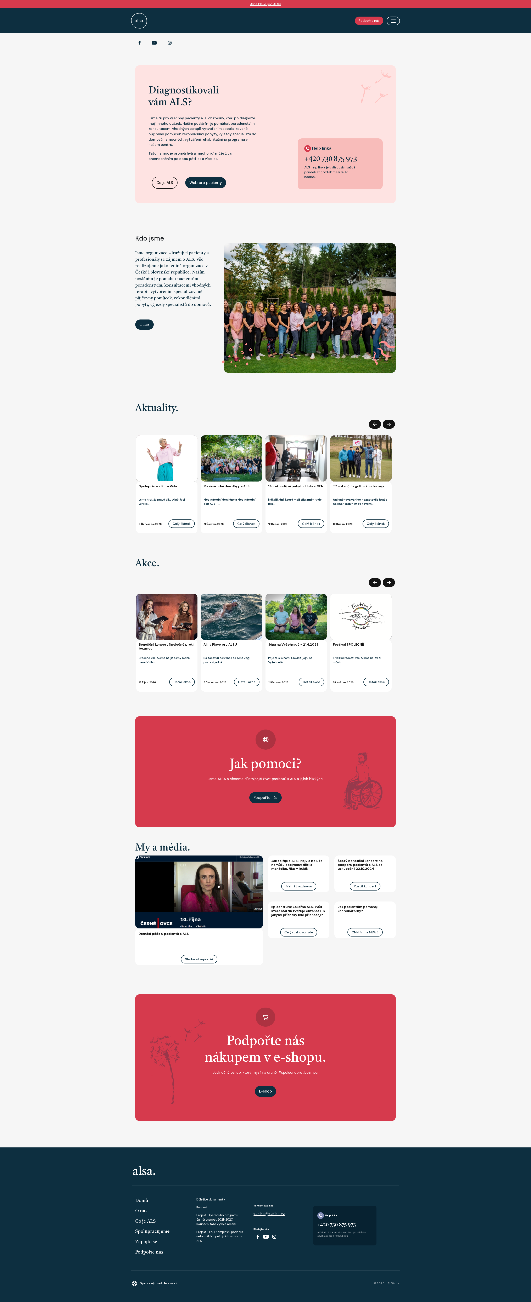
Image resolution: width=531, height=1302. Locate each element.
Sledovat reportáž (199, 959)
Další (389, 424)
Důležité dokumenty (210, 1199)
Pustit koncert (365, 886)
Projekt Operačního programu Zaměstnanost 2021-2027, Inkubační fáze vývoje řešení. (217, 1219)
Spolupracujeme (152, 1231)
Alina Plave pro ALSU (265, 4)
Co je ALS (164, 182)
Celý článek (182, 524)
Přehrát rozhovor (298, 886)
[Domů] (139, 21)
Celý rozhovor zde (298, 932)
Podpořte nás (369, 20)
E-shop (265, 1091)
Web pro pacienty (205, 182)
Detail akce (182, 682)
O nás (144, 325)
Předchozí (375, 424)
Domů (141, 1200)
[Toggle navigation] (393, 21)
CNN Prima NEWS (365, 932)
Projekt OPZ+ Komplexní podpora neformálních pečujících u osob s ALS (219, 1236)
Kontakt (202, 1207)
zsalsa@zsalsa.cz (269, 1214)
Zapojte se (146, 1242)
